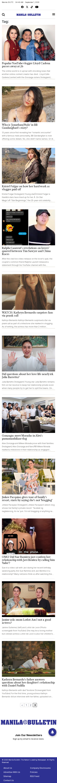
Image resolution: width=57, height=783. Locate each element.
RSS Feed (34, 776)
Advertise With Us (11, 772)
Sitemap (7, 776)
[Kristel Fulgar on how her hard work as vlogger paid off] (28, 166)
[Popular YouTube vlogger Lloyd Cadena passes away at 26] (28, 43)
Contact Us (8, 780)
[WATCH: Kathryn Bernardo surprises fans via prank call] (28, 292)
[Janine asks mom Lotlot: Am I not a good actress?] (28, 599)
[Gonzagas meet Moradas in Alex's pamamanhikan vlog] (28, 415)
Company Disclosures (40, 768)
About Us (7, 768)
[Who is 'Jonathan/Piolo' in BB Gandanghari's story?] (28, 104)
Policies (34, 772)
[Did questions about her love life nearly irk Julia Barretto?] (28, 353)
